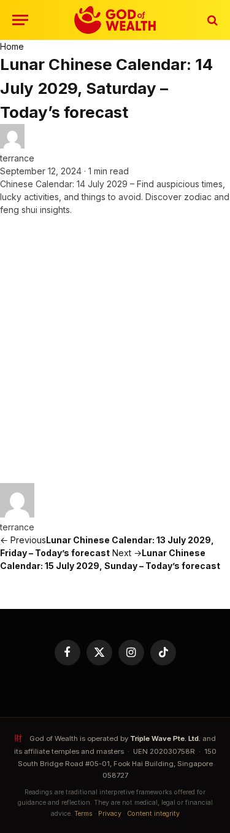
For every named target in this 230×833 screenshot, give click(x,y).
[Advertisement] (115, 349)
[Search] (211, 20)
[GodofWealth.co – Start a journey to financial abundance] (115, 20)
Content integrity (153, 814)
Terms (83, 814)
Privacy (109, 814)
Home (12, 46)
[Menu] (20, 20)
